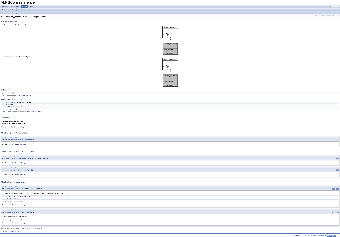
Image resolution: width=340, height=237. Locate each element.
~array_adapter (11, 109)
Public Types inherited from (18, 95)
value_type (11, 93)
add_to (8, 106)
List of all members (336, 15)
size (7, 104)
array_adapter (12, 12)
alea (6, 12)
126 (12, 223)
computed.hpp (12, 21)
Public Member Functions (325, 15)
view (12, 106)
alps (2, 12)
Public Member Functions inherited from (22, 111)
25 (11, 127)
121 (12, 144)
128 (12, 205)
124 (12, 163)
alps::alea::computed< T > (26, 95)
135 (12, 174)
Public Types (316, 15)
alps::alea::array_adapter (15, 139)
